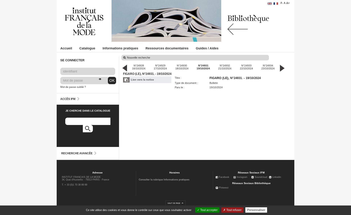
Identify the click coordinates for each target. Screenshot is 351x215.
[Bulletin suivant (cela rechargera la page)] (282, 67)
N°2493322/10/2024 (246, 67)
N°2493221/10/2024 (224, 67)
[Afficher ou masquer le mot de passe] (100, 79)
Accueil (66, 48)
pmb (177, 161)
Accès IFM (68, 98)
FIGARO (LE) (219, 78)
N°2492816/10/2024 (138, 67)
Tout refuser (233, 210)
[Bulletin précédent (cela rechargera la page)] (124, 67)
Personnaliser (256, 210)
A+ (288, 3)
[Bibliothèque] (84, 21)
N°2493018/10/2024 (181, 67)
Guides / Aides (207, 48)
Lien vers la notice (142, 79)
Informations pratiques (120, 48)
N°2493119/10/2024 (203, 67)
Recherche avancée (77, 153)
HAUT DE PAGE (174, 203)
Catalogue (87, 48)
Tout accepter (208, 210)
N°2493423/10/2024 (268, 67)
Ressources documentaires (167, 48)
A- (281, 3)
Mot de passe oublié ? (73, 86)
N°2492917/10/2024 (160, 67)
